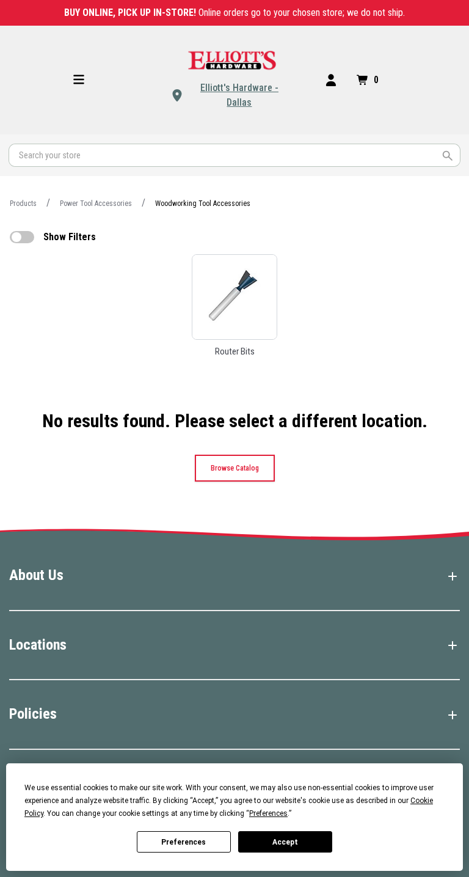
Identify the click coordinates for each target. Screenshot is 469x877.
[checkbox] (22, 237)
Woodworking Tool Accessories (202, 203)
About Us (36, 575)
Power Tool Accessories (96, 203)
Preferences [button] (268, 813)
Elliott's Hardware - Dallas (239, 95)
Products (23, 203)
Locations (38, 644)
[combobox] (234, 155)
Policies (33, 713)
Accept (285, 842)
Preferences (183, 842)
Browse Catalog (235, 468)
